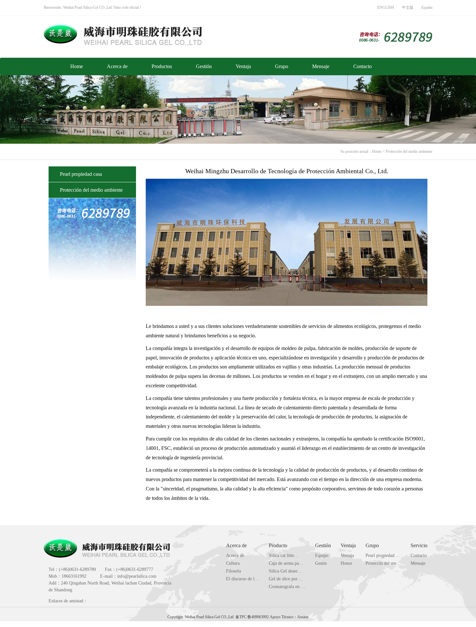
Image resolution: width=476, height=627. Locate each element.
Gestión (204, 66)
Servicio (419, 545)
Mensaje (320, 66)
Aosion (303, 617)
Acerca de (117, 66)
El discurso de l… (242, 578)
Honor (346, 563)
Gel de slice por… (285, 578)
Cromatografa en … (287, 586)
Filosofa (233, 571)
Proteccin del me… (383, 563)
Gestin (321, 563)
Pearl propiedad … (383, 555)
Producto (278, 545)
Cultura (233, 563)
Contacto (362, 66)
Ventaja (243, 66)
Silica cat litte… (284, 555)
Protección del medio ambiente (409, 151)
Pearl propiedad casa (81, 174)
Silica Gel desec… (285, 571)
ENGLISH (385, 7)
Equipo (321, 555)
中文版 (408, 7)
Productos (162, 66)
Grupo (281, 66)
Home (76, 66)
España (426, 7)
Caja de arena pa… (286, 563)
